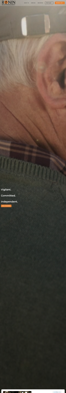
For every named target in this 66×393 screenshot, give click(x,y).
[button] (26, 3)
